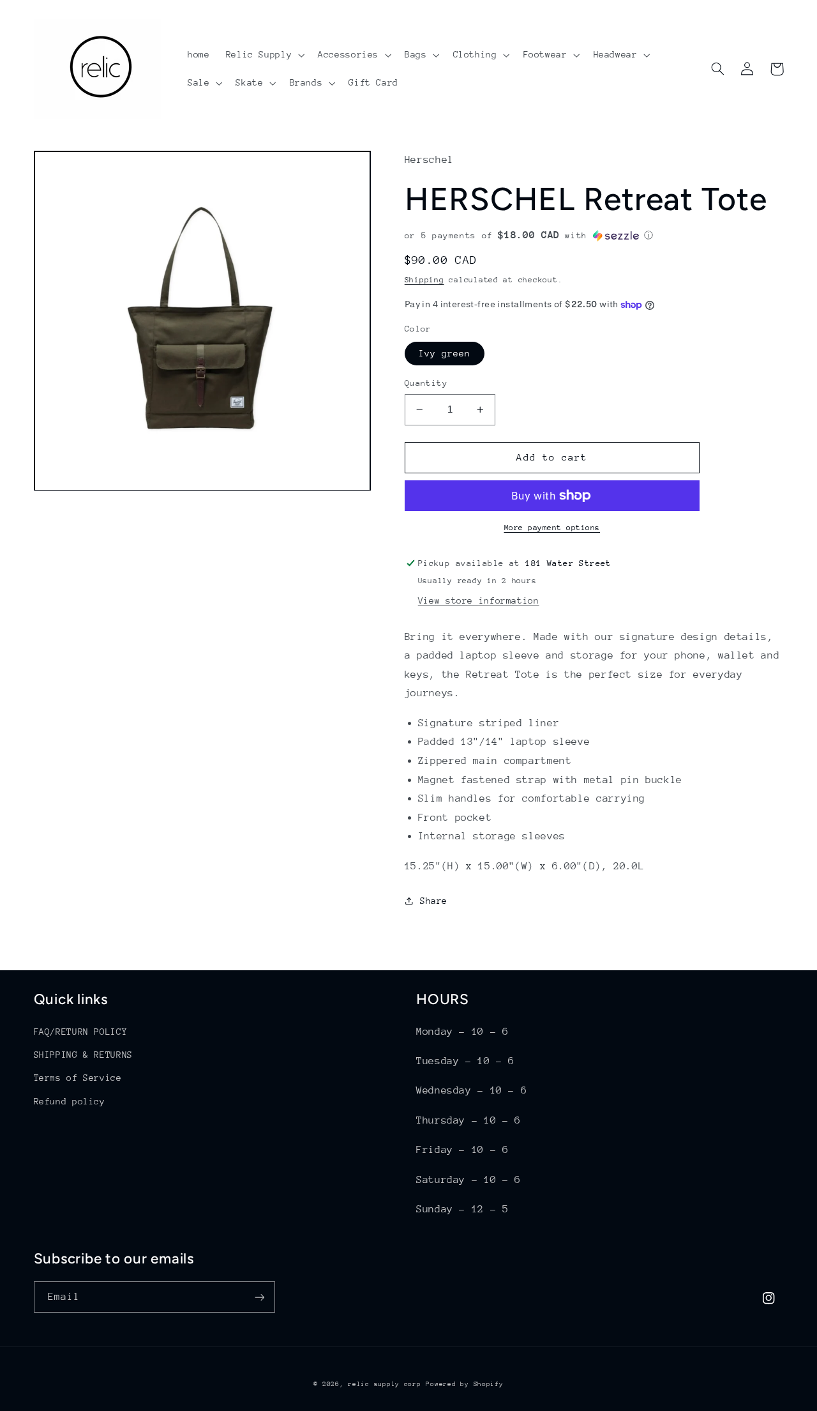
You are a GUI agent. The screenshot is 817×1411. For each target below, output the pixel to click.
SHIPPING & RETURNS (83, 1054)
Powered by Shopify (464, 1384)
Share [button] (433, 901)
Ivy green (444, 353)
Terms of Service (78, 1077)
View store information (478, 600)
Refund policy (69, 1101)
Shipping (424, 279)
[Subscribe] (259, 1297)
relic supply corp (384, 1384)
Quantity (426, 383)
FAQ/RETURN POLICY (81, 1031)
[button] (264, 55)
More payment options (552, 527)
